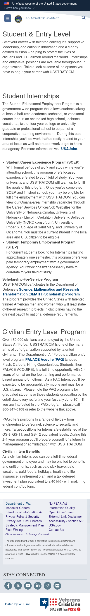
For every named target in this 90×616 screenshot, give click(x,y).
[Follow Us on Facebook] (8, 586)
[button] (20, 8)
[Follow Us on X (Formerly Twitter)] (18, 586)
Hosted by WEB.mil (17, 604)
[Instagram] (47, 586)
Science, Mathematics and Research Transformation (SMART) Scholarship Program (41, 292)
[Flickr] (57, 586)
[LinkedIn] (38, 586)
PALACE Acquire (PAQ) (44, 359)
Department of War (18, 503)
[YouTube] (28, 586)
